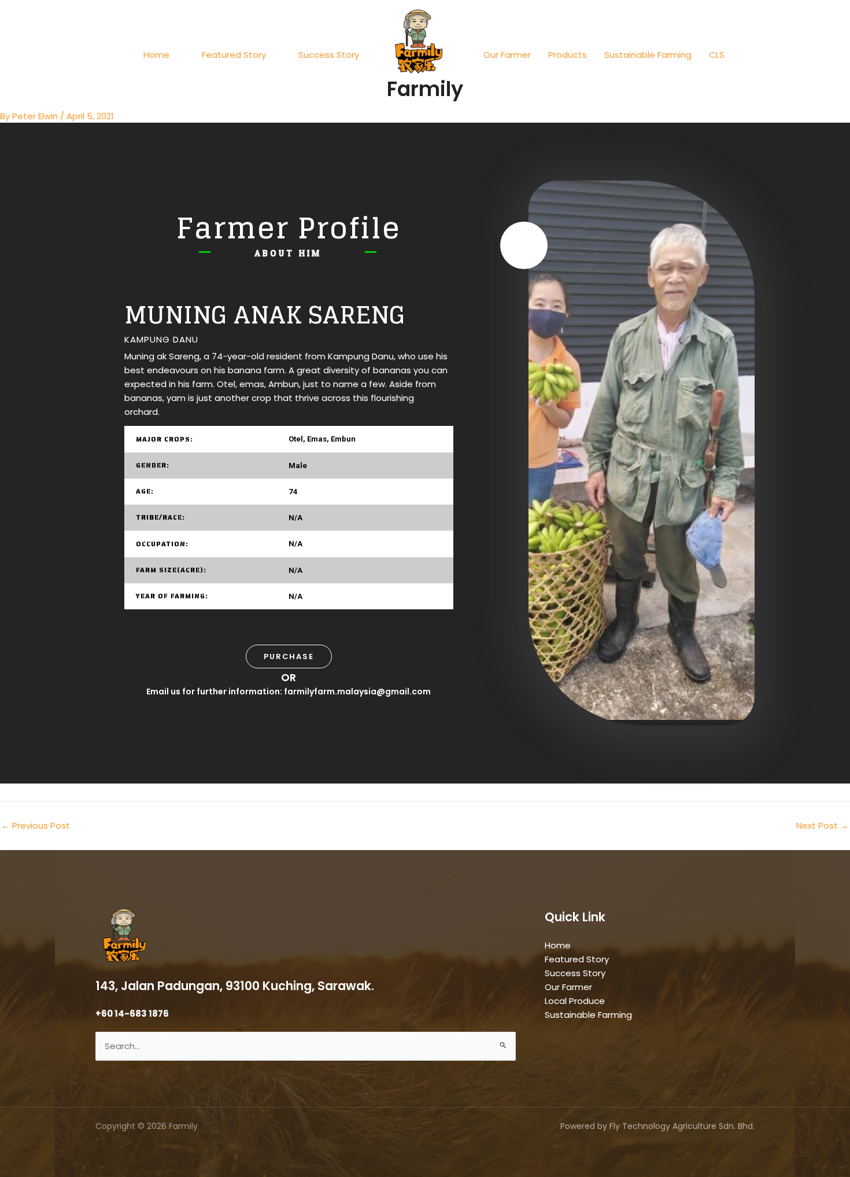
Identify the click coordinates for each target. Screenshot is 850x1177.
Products (567, 55)
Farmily (425, 89)
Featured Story (234, 55)
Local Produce (575, 1001)
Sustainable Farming (648, 55)
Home (156, 55)
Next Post (822, 825)
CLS (717, 55)
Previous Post (35, 825)
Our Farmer (507, 55)
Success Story (328, 55)
